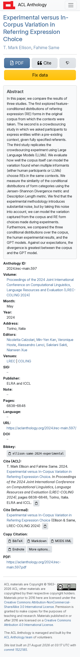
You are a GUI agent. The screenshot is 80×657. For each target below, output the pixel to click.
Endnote (18, 549)
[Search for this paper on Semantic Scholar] (67, 63)
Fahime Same (46, 47)
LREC (11, 361)
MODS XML (63, 541)
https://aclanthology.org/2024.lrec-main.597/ (41, 428)
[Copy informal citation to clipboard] (45, 526)
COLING (24, 361)
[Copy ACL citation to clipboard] (36, 503)
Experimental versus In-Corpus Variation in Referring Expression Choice (35, 28)
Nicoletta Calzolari (21, 340)
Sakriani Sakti (56, 345)
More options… (39, 549)
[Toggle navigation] (71, 5)
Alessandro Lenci (31, 345)
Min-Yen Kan (46, 340)
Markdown (39, 541)
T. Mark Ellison (17, 47)
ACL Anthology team (18, 637)
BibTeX (18, 541)
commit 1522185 (15, 649)
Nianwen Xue (17, 350)
